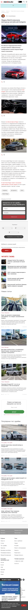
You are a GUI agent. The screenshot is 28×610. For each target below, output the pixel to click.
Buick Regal (5, 194)
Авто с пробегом (18, 540)
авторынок (14, 190)
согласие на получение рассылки (13, 414)
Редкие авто (17, 552)
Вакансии (16, 563)
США (2, 567)
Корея (2, 574)
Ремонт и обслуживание (20, 548)
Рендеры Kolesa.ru (18, 555)
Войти (6, 250)
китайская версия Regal (12, 122)
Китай (2, 565)
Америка (5, 190)
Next (24, 72)
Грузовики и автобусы (6, 550)
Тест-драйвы (4, 545)
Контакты (3, 532)
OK (23, 605)
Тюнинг (16, 543)
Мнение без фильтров (6, 555)
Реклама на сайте (18, 530)
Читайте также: (8, 256)
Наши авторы (17, 532)
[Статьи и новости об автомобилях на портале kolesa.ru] (8, 2)
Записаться (14, 217)
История (16, 545)
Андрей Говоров (12, 16)
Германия (3, 569)
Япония (2, 572)
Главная (3, 11)
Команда (3, 530)
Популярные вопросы (6, 552)
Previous (3, 72)
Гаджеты (16, 550)
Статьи (2, 543)
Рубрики (3, 538)
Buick (22, 190)
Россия (2, 562)
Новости (8, 11)
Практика (3, 548)
